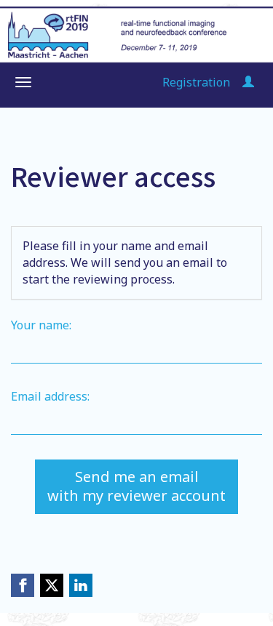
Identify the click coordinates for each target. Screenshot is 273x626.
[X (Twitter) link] (51, 585)
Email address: (50, 396)
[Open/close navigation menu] (23, 82)
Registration (196, 82)
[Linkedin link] (80, 585)
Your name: (41, 325)
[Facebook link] (22, 585)
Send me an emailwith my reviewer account (136, 486)
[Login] (248, 82)
